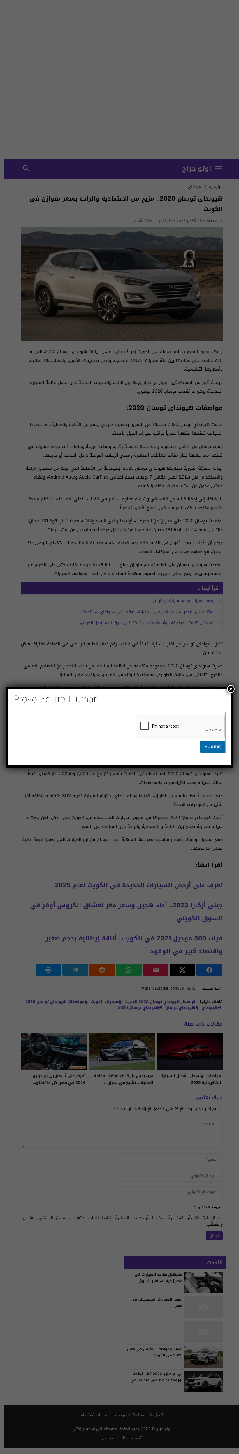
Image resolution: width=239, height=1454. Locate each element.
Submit (212, 746)
